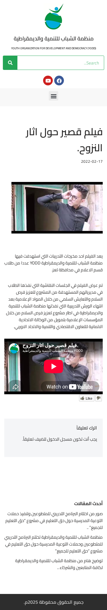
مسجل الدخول (59, 439)
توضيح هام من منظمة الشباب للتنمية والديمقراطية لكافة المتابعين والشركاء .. (59, 564)
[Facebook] (59, 80)
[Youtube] (48, 80)
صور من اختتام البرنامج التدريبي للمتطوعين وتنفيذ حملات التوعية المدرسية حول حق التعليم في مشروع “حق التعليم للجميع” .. (54, 520)
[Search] (10, 63)
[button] (53, 96)
